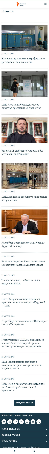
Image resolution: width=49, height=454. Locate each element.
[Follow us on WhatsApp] (27, 421)
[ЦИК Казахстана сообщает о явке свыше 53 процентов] (24, 176)
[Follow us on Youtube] (4, 421)
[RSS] (38, 421)
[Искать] (34, 451)
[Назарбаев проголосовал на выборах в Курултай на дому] (24, 222)
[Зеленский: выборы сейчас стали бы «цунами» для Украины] (24, 130)
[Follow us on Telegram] (21, 421)
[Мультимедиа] (15, 451)
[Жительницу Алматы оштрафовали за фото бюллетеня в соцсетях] (24, 38)
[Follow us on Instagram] (9, 421)
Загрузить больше (24, 403)
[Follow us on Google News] (33, 421)
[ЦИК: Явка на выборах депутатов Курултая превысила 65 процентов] (24, 84)
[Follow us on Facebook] (15, 421)
